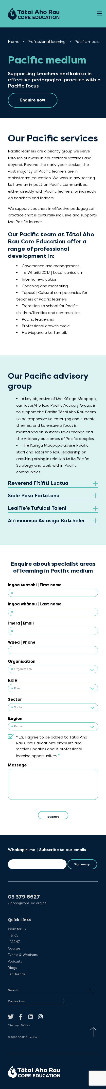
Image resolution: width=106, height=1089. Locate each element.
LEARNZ (14, 941)
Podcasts (15, 961)
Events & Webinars (22, 954)
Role (12, 680)
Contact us (16, 1001)
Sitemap (13, 1025)
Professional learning (46, 41)
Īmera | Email (21, 623)
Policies (25, 1025)
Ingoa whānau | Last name (35, 604)
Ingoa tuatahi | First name (35, 585)
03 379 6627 (24, 897)
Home (13, 41)
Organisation (21, 661)
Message (17, 765)
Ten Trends (16, 974)
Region (15, 718)
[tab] (53, 483)
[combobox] (53, 668)
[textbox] (53, 669)
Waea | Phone (21, 642)
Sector (15, 699)
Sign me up (82, 864)
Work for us (17, 929)
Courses (14, 948)
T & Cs (13, 935)
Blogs (12, 967)
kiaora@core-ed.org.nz (27, 903)
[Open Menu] (99, 14)
